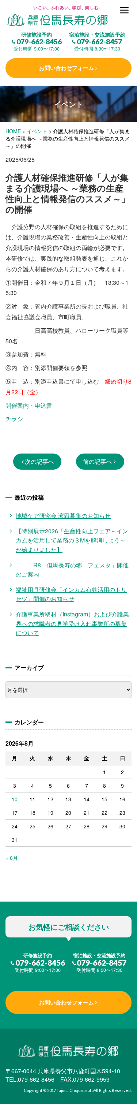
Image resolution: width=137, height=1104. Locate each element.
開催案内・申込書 (28, 405)
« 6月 (11, 857)
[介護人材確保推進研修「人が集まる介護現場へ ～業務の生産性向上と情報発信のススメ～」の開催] (68, 16)
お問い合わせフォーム (66, 68)
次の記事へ (39, 461)
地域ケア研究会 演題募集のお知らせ (63, 515)
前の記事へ (97, 461)
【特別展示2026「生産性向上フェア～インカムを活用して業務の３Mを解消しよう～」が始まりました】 (74, 540)
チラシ (14, 418)
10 (15, 799)
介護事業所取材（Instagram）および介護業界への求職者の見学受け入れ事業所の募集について (72, 623)
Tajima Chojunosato (75, 1090)
